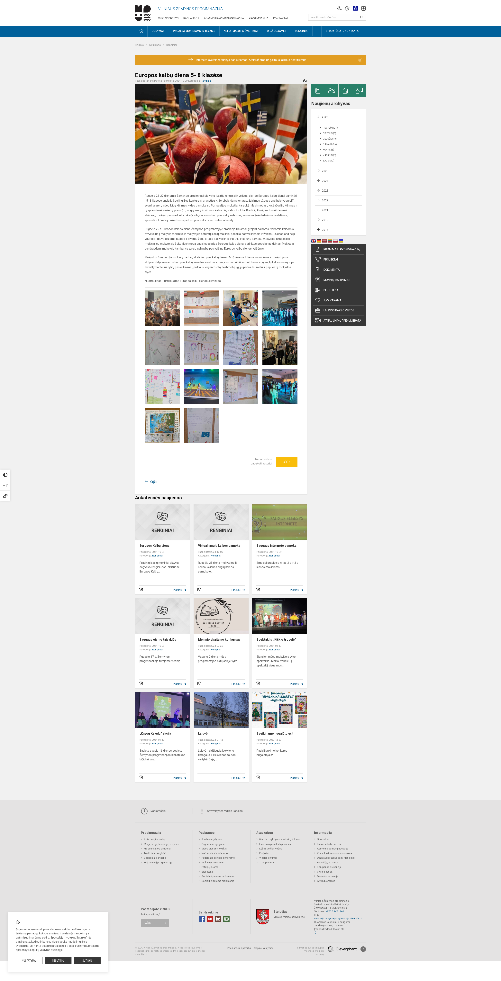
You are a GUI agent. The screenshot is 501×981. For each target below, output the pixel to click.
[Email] (226, 919)
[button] (339, 8)
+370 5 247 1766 (335, 911)
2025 (325, 171)
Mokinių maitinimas (336, 279)
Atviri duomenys (326, 880)
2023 (325, 190)
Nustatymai (29, 960)
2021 (325, 210)
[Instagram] (218, 919)
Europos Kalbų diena (154, 545)
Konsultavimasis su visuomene (334, 853)
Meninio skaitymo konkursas (219, 639)
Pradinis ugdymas (212, 839)
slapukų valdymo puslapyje (46, 949)
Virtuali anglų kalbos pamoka (219, 545)
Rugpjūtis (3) (331, 127)
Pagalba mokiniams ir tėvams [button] (194, 30)
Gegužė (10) (330, 138)
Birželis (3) (329, 133)
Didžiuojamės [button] (277, 30)
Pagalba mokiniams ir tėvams (218, 857)
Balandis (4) (330, 144)
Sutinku (87, 960)
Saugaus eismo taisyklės (158, 639)
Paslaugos (191, 18)
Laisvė (203, 733)
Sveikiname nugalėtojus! (275, 733)
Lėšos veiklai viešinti (270, 848)
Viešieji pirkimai (268, 857)
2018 (325, 229)
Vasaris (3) (329, 155)
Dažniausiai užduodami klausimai (336, 857)
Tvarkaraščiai (157, 811)
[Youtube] (210, 919)
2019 (325, 220)
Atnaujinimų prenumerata (342, 320)
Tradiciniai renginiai (155, 853)
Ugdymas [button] (158, 30)
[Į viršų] (363, 949)
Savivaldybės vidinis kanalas (224, 811)
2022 (325, 200)
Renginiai (171, 44)
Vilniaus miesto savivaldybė (289, 916)
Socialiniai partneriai (155, 857)
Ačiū (286, 462)
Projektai (330, 259)
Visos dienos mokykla (214, 848)
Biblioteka (330, 290)
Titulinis (139, 44)
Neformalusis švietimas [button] (241, 30)
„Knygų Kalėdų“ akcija (155, 733)
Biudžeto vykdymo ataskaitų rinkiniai (279, 839)
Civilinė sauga (324, 871)
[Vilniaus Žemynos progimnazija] (143, 12)
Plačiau (177, 589)
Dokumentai (331, 269)
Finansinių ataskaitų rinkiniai (275, 844)
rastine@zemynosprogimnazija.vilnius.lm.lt (338, 918)
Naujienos (155, 44)
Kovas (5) (328, 149)
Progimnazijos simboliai (157, 848)
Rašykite (149, 922)
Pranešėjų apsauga (328, 862)
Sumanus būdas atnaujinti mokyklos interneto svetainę (310, 951)
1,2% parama (332, 300)
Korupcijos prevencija (329, 867)
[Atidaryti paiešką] (361, 17)
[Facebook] (202, 919)
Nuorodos (323, 839)
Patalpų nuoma (210, 867)
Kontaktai (280, 18)
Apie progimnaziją (154, 839)
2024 (325, 180)
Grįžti (153, 482)
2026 (325, 117)
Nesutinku (58, 960)
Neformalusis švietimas (215, 853)
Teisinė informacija (327, 876)
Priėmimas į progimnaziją (341, 249)
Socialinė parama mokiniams (218, 876)
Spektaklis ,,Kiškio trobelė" (276, 639)
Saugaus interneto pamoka (276, 545)
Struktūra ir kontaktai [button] (342, 30)
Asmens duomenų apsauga (332, 848)
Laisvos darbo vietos (338, 310)
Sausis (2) (328, 160)
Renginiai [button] (301, 30)
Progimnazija (259, 18)
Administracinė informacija (224, 18)
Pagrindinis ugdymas (213, 844)
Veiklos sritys (168, 18)
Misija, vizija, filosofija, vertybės (161, 844)
